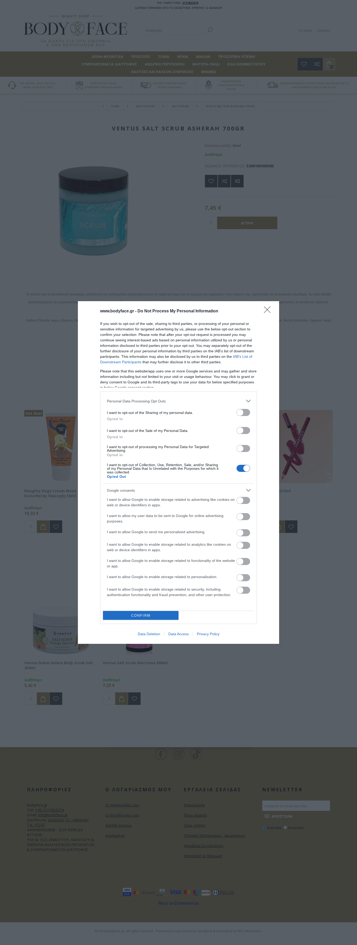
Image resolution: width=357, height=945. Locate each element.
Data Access (178, 634)
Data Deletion (149, 634)
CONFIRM (141, 615)
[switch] (243, 412)
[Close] (269, 311)
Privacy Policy (208, 634)
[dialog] (178, 472)
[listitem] (178, 401)
